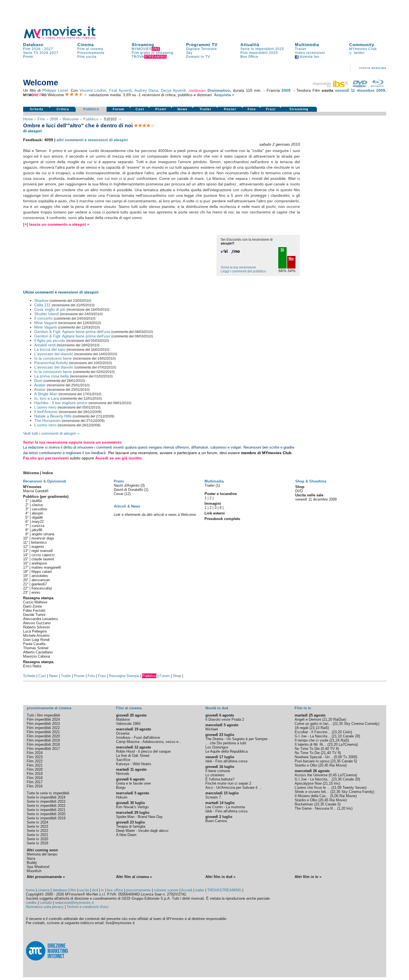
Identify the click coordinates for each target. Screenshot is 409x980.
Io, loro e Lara (46, 398)
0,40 (325, 749)
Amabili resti (45, 345)
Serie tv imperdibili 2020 (46, 814)
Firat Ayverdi (120, 90)
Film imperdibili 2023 (43, 724)
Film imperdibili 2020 (43, 736)
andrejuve (39, 563)
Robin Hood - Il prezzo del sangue (143, 751)
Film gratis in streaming (152, 53)
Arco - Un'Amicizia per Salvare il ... (233, 787)
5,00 (334, 796)
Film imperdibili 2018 (43, 744)
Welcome (71, 119)
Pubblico (91, 109)
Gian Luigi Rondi (36, 640)
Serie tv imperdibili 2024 (46, 797)
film (41, 119)
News (183, 109)
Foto (252, 109)
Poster (230, 109)
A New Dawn (126, 835)
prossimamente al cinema (49, 708)
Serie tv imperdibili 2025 (262, 49)
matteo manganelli (46, 567)
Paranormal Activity (51, 362)
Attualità (249, 44)
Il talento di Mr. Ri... (310, 744)
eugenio (37, 546)
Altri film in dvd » (220, 877)
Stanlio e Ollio (306, 765)
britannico (39, 542)
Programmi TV (202, 44)
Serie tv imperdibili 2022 (46, 806)
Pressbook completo (222, 519)
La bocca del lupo (49, 349)
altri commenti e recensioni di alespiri (92, 140)
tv (102, 890)
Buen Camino (216, 821)
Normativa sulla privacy (45, 907)
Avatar (40, 385)
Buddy (32, 862)
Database (33, 44)
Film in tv (303, 708)
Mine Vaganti (45, 322)
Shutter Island (46, 314)
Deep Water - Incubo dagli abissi (142, 831)
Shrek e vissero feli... (312, 792)
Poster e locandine (220, 494)
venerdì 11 (345, 90)
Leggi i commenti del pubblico (243, 271)
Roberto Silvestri (36, 627)
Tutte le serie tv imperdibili (48, 793)
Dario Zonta (32, 606)
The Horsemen (47, 420)
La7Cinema (348, 744)
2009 (286, 90)
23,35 (336, 761)
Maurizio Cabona (36, 656)
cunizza (38, 526)
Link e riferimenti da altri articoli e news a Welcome (155, 515)
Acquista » (224, 95)
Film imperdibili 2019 (43, 740)
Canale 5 (349, 761)
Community (361, 44)
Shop (177, 676)
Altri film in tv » (308, 877)
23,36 (337, 779)
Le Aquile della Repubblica (226, 751)
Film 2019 (35, 774)
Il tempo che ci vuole (311, 740)
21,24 (335, 740)
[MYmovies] (65, 38)
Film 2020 (35, 769)
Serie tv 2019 (37, 843)
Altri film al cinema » (134, 877)
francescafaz (41, 588)
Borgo (120, 787)
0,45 (333, 775)
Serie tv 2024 (37, 822)
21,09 (336, 787)
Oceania (122, 733)
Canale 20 (351, 736)
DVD (299, 491)
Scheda (36, 109)
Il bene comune (217, 771)
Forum (118, 109)
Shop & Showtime (310, 481)
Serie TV (30, 53)
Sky (189, 53)
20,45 (323, 765)
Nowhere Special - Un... (314, 757)
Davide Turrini (34, 615)
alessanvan (40, 580)
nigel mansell (42, 551)
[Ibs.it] (331, 86)
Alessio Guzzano (37, 623)
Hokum (121, 797)
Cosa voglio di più (49, 309)
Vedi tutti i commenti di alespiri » (51, 433)
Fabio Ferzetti (34, 610)
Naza (31, 858)
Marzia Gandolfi (35, 491)
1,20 (341, 808)
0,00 (338, 757)
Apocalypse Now (308, 783)
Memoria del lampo (42, 854)
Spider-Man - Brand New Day (139, 817)
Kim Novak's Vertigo (132, 807)
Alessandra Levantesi (40, 619)
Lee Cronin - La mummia (225, 807)
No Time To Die (307, 749)
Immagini (212, 503)
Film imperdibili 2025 (259, 53)
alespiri (37, 513)
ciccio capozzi (43, 555)
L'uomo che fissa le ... (312, 787)
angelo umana (43, 534)
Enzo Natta (32, 666)
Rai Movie (337, 765)
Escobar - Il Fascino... (313, 732)
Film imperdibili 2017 (43, 749)
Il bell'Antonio (46, 411)
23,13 (315, 728)
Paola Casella (34, 644)
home (30, 890)
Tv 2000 (349, 757)
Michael (211, 729)
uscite (84, 890)
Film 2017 (35, 782)
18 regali (301, 728)
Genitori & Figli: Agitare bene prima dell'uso (72, 331)
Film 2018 (35, 778)
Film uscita (87, 57)
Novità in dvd (216, 708)
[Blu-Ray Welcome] (377, 86)
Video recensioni (310, 53)
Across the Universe (311, 775)
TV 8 (334, 749)
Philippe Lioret (55, 90)
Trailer (301, 49)
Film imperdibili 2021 (43, 732)
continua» (197, 90)
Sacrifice (123, 760)
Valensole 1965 (128, 724)
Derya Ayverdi (173, 90)
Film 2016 (35, 786)
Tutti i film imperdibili (43, 715)
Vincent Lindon (93, 90)
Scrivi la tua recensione (238, 267)
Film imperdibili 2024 (43, 719)
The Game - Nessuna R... (315, 808)
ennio (35, 592)
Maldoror (123, 719)
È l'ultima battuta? (219, 779)
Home (28, 119)
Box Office (249, 57)
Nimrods (122, 774)
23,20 (337, 732)
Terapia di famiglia (130, 826)
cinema (44, 890)
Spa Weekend (38, 867)
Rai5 (324, 728)
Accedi (186, 890)
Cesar (119, 494)
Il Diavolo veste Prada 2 (224, 719)
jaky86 (37, 530)
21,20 (327, 719)
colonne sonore (166, 890)
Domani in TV (198, 57)
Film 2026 (32, 49)
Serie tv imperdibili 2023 (46, 801)
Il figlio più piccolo (49, 340)
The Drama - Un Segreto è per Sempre (236, 739)
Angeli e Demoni (308, 719)
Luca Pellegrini (35, 631)
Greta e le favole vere (133, 783)
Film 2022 (35, 761)
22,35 (338, 724)
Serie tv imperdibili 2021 (46, 810)
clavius (37, 505)
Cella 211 (42, 305)
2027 (48, 49)
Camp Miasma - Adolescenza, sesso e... (149, 742)
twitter (359, 53)
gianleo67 (39, 584)
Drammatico (219, 90)
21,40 (326, 753)
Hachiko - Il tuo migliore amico (60, 403)
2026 (44, 53)
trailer (199, 890)
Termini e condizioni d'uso (87, 907)
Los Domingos (216, 747)
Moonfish (34, 871)
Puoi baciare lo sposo (312, 761)
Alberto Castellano (38, 652)
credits (31, 903)
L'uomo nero (45, 407)
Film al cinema (90, 49)
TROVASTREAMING (224, 890)
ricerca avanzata (372, 67)
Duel (38, 380)
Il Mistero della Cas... (312, 796)
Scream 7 (213, 797)
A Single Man (45, 394)
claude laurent (42, 559)
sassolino (39, 509)
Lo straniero (214, 775)
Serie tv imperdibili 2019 (46, 818)
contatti (46, 903)
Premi (28, 57)
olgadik (37, 517)
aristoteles (39, 576)
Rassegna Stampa (124, 676)
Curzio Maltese (35, 602)
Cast (139, 109)
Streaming (143, 44)
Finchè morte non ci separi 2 (228, 783)
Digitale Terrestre (201, 49)
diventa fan (309, 57)
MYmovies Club (363, 49)
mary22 (38, 521)
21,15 (328, 783)
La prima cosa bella (51, 376)
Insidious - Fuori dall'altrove (138, 737)
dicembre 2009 (371, 90)
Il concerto (43, 318)
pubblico (90, 119)
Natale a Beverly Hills (53, 416)
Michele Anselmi (36, 635)
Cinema (85, 44)
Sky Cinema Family (357, 792)
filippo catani (41, 571)
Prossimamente (91, 53)
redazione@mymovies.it (74, 903)
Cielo (347, 732)
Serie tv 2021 (37, 835)
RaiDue (339, 719)
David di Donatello (129, 489)
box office (115, 890)
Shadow (41, 300)
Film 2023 (35, 757)
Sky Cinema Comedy (361, 724)
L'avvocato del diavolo (53, 354)
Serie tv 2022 (37, 831)
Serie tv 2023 (37, 826)
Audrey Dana (146, 90)
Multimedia (307, 44)
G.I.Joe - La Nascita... (313, 736)
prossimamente (138, 890)
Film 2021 (35, 765)
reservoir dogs (42, 538)
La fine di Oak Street (132, 755)
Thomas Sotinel (35, 648)
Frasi (270, 109)
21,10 (337, 736)
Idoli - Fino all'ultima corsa (226, 761)
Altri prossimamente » (46, 877)
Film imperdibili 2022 (43, 728)
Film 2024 (35, 753)
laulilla (37, 501)
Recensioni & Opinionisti (44, 481)
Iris (336, 783)
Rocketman (304, 804)
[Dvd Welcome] (359, 86)
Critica (62, 109)
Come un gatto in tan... (313, 724)
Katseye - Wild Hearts (133, 764)
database (60, 890)
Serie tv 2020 (37, 839)
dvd (95, 890)
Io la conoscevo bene (53, 358)
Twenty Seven (354, 787)
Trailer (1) (212, 485)
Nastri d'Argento (127, 485)
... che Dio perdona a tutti (225, 743)
